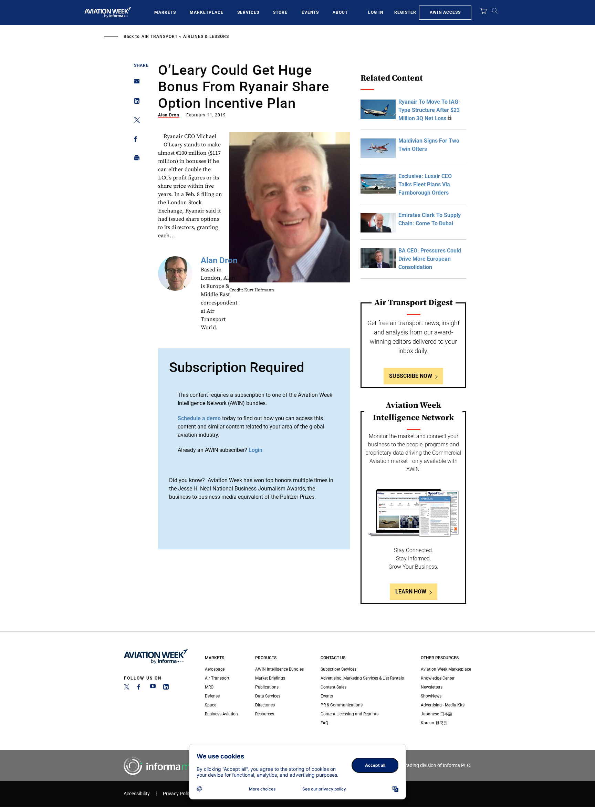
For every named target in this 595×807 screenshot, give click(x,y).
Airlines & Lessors (206, 36)
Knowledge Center (438, 678)
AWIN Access (445, 12)
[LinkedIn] (166, 688)
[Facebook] (140, 688)
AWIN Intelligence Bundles (279, 669)
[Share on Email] (135, 83)
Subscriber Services (338, 669)
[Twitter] (126, 688)
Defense (212, 696)
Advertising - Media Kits (442, 705)
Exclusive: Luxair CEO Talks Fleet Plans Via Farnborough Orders (425, 184)
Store (280, 12)
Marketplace (206, 12)
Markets (165, 12)
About (340, 12)
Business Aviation (221, 714)
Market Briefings (270, 678)
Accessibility (137, 794)
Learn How (410, 591)
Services (248, 12)
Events (310, 12)
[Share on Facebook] (135, 140)
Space (210, 705)
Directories (265, 705)
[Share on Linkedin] (135, 102)
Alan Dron (168, 115)
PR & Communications (342, 705)
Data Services (267, 696)
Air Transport (160, 36)
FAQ (324, 723)
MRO (209, 687)
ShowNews (431, 696)
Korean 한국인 (434, 723)
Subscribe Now (410, 376)
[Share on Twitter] (135, 121)
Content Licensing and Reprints (349, 714)
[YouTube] (153, 688)
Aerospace (215, 669)
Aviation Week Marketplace (446, 669)
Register (405, 12)
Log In (375, 12)
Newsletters (431, 687)
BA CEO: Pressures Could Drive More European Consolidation (429, 258)
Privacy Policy (177, 794)
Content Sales (333, 687)
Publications (267, 687)
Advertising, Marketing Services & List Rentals (362, 678)
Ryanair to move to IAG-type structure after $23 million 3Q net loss (429, 110)
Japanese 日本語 (436, 714)
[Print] (135, 159)
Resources (264, 714)
